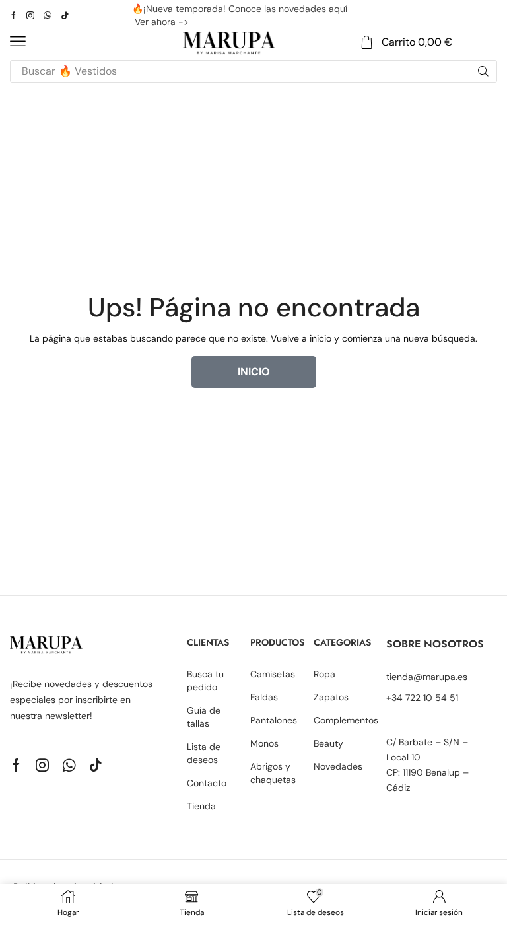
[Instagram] (30, 15)
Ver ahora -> (162, 22)
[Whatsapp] (47, 15)
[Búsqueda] (483, 71)
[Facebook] (13, 15)
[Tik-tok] (65, 15)
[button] (18, 42)
